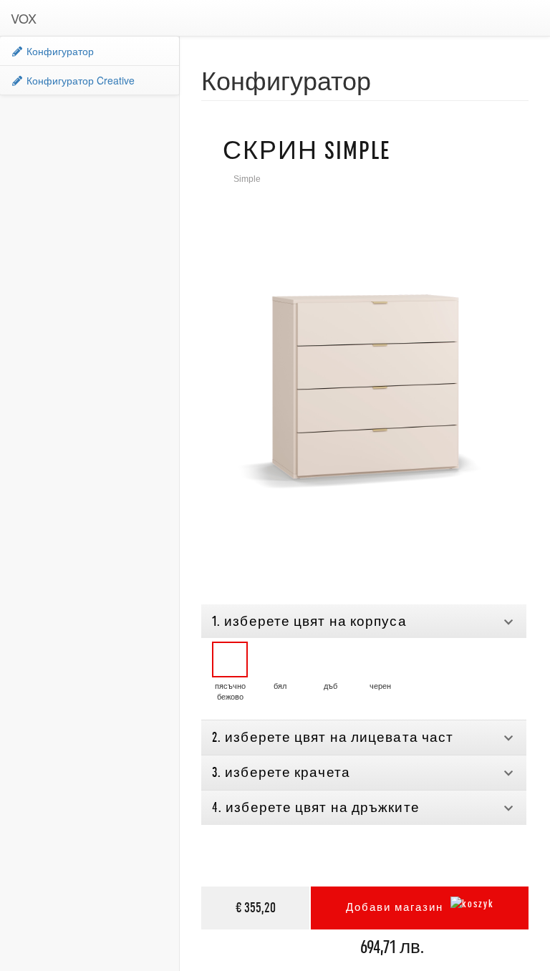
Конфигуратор (59, 51)
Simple (247, 179)
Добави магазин (394, 907)
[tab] (363, 621)
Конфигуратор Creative (79, 80)
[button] (362, 622)
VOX (24, 18)
